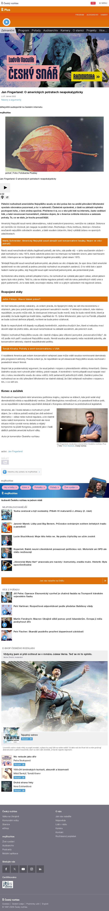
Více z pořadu (11, 589)
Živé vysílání (70, 487)
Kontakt (59, 832)
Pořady (36, 30)
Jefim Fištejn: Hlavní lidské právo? (22, 299)
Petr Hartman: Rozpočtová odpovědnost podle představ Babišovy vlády (53, 606)
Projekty (92, 30)
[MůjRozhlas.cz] (5, 113)
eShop (5, 828)
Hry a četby (9, 487)
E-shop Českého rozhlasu (18, 648)
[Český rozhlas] (9, 3)
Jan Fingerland (15, 451)
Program (80, 15)
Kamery (104, 15)
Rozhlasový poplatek (66, 836)
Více (103, 30)
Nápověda (61, 820)
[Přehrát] (5, 187)
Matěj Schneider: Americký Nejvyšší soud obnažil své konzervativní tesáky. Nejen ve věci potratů (52, 242)
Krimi (24, 487)
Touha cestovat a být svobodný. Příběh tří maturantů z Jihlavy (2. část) (53, 511)
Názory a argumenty (11, 100)
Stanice (6, 824)
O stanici (78, 30)
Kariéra (59, 828)
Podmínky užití (32, 904)
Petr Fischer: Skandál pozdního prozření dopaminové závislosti (48, 631)
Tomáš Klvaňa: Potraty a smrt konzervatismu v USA (31, 348)
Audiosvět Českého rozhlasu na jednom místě (21, 500)
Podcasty (7, 849)
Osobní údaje (18, 904)
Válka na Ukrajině (10, 816)
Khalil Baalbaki (68, 446)
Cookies (5, 904)
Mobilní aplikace (10, 853)
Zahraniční (7, 30)
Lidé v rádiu (61, 824)
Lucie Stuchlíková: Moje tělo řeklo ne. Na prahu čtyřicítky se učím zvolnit (54, 536)
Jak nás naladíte (63, 816)
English (45, 904)
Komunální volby (10, 820)
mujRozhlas (7, 481)
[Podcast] (2, 197)
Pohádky (39, 487)
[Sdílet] (7, 197)
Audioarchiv (92, 15)
